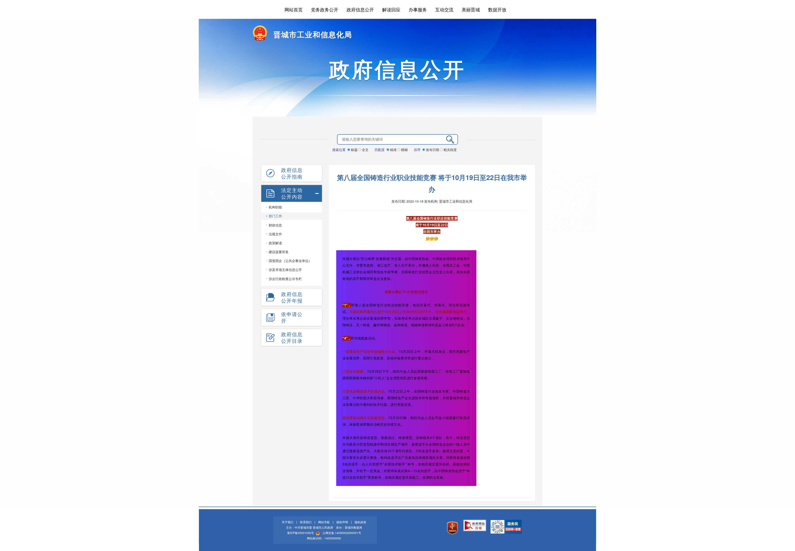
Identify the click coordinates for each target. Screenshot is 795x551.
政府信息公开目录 (292, 337)
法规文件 (275, 234)
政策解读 (275, 242)
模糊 (404, 149)
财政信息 (275, 225)
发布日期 (432, 149)
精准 (393, 149)
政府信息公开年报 (292, 297)
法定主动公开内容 (292, 193)
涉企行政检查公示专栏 (285, 278)
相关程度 (450, 149)
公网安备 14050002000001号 (342, 533)
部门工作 (275, 216)
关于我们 (287, 522)
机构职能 (275, 207)
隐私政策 (360, 522)
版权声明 (342, 522)
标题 (354, 149)
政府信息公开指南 (292, 173)
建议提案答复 (279, 251)
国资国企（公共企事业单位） (290, 260)
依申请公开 (292, 317)
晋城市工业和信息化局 (312, 34)
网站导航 (324, 522)
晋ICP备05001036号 (300, 533)
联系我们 (306, 522)
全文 (365, 149)
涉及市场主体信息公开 (285, 269)
